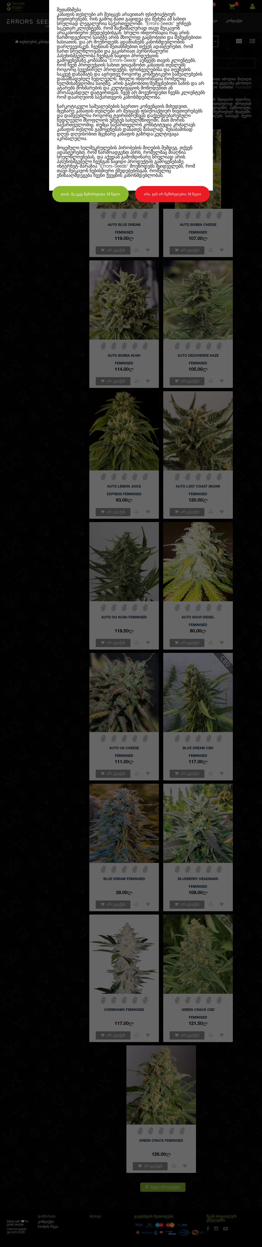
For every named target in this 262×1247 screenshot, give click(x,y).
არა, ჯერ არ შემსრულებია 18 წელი (172, 194)
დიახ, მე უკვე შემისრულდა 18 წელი (90, 194)
